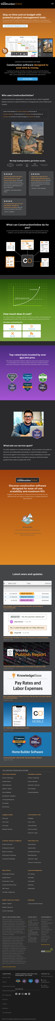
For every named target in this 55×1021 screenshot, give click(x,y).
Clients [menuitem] (4, 982)
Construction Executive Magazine (33, 926)
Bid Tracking (5, 807)
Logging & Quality (7, 814)
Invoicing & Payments (8, 799)
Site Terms (26, 1019)
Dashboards (31, 888)
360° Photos (5, 888)
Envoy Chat (31, 822)
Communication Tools (34, 814)
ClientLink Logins (33, 859)
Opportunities (31, 848)
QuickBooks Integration (9, 796)
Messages (30, 818)
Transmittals (31, 881)
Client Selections (6, 785)
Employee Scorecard (8, 848)
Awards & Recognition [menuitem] (8, 990)
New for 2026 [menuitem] (6, 977)
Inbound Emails (32, 825)
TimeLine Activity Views (34, 862)
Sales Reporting (32, 855)
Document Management (35, 870)
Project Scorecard (7, 844)
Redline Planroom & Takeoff (10, 900)
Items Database (6, 792)
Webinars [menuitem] (5, 1008)
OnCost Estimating (7, 778)
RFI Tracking (31, 874)
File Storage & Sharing (8, 874)
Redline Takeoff (6, 788)
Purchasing (5, 803)
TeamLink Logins (33, 833)
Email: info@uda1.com (45, 981)
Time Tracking (31, 788)
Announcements (32, 829)
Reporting (30, 885)
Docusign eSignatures (8, 892)
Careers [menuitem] (4, 1004)
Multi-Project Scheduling (9, 855)
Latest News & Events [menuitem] (8, 986)
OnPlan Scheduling (33, 778)
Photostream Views (7, 881)
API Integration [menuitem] (6, 995)
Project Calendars (33, 781)
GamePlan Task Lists (33, 785)
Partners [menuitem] (5, 999)
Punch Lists (5, 822)
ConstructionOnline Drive (9, 885)
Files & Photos (6, 870)
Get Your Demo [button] (27, 79)
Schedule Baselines (33, 792)
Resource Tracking (7, 851)
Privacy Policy (32, 1019)
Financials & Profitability (8, 859)
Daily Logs (5, 818)
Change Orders (6, 781)
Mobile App (31, 900)
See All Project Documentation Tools (16, 30)
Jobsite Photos (6, 877)
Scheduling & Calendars (35, 774)
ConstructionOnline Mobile (35, 903)
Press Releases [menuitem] (6, 1012)
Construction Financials (9, 774)
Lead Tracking (31, 844)
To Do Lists (5, 825)
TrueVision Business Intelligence (12, 840)
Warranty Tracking (7, 829)
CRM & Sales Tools (33, 840)
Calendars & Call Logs (33, 851)
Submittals (31, 877)
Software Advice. (32, 941)
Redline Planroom (7, 907)
